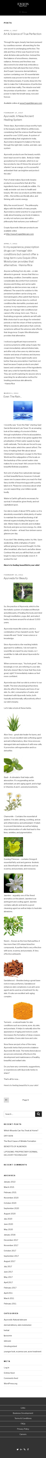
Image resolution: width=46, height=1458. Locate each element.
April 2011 (8, 1293)
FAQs (23, 1424)
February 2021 (10, 1192)
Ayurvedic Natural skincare (15, 1320)
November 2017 (11, 1245)
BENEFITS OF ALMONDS (15, 1146)
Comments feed (11, 1378)
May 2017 (8, 1277)
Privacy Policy (23, 1429)
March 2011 (9, 1298)
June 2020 (8, 1224)
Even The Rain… (13, 396)
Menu (24, 12)
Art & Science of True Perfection (22, 33)
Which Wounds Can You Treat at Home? (21, 1130)
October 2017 (10, 1251)
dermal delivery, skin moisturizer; (18, 1325)
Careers (23, 1434)
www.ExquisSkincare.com (31, 103)
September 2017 (11, 1256)
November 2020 (11, 1198)
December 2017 (11, 1240)
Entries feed (9, 1373)
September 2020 (11, 1208)
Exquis (23, 4)
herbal (6, 1330)
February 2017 (10, 1288)
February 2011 (10, 1304)
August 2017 (9, 1261)
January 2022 (9, 1182)
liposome (8, 1335)
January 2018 (9, 1235)
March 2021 (9, 1187)
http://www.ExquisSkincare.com (20, 234)
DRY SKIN (8, 1136)
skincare (7, 1341)
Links (23, 1408)
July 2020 (8, 1219)
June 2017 (8, 1272)
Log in (6, 1367)
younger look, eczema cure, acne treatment (22, 1351)
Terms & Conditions (23, 1418)
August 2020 (10, 1214)
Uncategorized (10, 1346)
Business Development (23, 1413)
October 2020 (10, 1203)
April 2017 (8, 1282)
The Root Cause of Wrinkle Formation (20, 1141)
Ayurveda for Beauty (16, 578)
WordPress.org (10, 1383)
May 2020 (8, 1229)
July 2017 (8, 1266)
